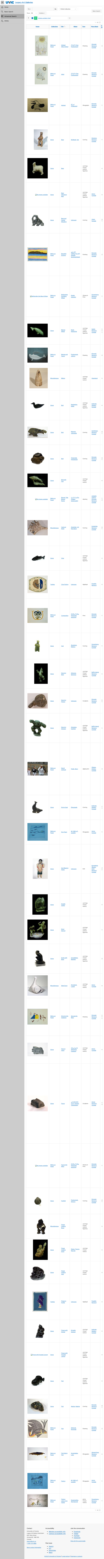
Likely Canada (94, 220)
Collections (54, 26)
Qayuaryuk (74, 1016)
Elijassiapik (74, 807)
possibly (73, 833)
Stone (52, 139)
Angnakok (74, 985)
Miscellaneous (54, 378)
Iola (78, 139)
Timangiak (74, 458)
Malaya (73, 646)
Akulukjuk (74, 645)
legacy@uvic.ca (31, 1541)
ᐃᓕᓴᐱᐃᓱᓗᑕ (74, 831)
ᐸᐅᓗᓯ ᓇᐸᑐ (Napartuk (74, 1048)
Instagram (77, 1538)
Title (65, 26)
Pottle (72, 769)
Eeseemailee (74, 1500)
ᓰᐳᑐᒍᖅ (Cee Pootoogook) (74, 45)
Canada (94, 47)
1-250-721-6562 (31, 1543)
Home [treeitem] (6, 7)
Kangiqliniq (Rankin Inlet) (95, 867)
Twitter (76, 1533)
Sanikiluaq (95, 431)
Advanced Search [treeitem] (10, 16)
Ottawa (94, 767)
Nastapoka (74, 404)
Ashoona (73, 673)
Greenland (95, 378)
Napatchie (74, 331)
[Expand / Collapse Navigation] (2, 2)
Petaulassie (74, 459)
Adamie (78, 1406)
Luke (72, 1455)
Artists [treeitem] (6, 21)
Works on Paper (53, 45)
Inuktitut (73, 729)
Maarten (73, 959)
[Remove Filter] (70, 18)
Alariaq (73, 1406)
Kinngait (94, 44)
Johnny (73, 356)
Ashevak (73, 1428)
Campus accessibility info (57, 1533)
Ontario (94, 769)
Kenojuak (73, 1429)
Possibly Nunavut (94, 584)
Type (83, 26)
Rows (28, 13)
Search (51, 1546)
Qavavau (73, 674)
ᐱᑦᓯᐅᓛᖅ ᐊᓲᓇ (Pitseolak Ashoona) (75, 615)
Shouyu (73, 1201)
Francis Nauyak (75, 1249)
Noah (72, 330)
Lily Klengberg (75, 527)
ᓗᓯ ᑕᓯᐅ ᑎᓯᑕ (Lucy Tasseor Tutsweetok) (75, 1103)
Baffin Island (95, 672)
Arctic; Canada (94, 194)
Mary (72, 1017)
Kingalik (73, 1330)
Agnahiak (73, 527)
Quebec (94, 405)
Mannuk (73, 431)
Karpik (73, 295)
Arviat (93, 1102)
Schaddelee (74, 958)
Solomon (73, 297)
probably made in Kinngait (94, 497)
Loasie (73, 986)
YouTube (76, 1536)
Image (37, 26)
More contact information (34, 1547)
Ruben (73, 1249)
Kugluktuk (94, 526)
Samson (73, 1332)
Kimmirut (94, 138)
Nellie (72, 406)
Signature (73, 727)
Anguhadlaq (74, 1453)
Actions (41, 13)
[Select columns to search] (29, 9)
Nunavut (94, 46)
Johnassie (74, 433)
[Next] (100, 22)
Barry (76, 769)
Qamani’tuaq (95, 1452)
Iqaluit (93, 329)
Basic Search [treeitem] (8, 12)
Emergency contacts (76, 1556)
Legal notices (66, 1556)
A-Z (50, 1548)
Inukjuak (94, 403)
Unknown (73, 220)
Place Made (94, 26)
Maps (50, 1552)
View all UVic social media (77, 1541)
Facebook (77, 1531)
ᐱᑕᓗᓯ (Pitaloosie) (74, 105)
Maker (75, 26)
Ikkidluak (73, 139)
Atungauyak (74, 1501)
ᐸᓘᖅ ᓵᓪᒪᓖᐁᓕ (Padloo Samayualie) (75, 499)
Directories (52, 1550)
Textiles (52, 584)
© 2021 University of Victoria (52, 1556)
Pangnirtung (95, 294)
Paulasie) (73, 1051)
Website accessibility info (57, 1531)
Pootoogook (74, 354)
